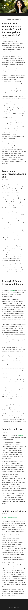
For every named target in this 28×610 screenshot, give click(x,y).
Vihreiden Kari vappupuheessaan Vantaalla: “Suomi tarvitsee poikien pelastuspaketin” (11, 29)
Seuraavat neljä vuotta (14, 510)
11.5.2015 (5, 287)
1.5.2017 (4, 38)
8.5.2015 (4, 513)
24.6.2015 (5, 179)
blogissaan (20, 435)
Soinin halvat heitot (12, 429)
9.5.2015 (4, 432)
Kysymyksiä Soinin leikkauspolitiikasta (12, 283)
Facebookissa (11, 290)
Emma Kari (14, 607)
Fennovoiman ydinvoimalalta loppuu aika (14, 173)
